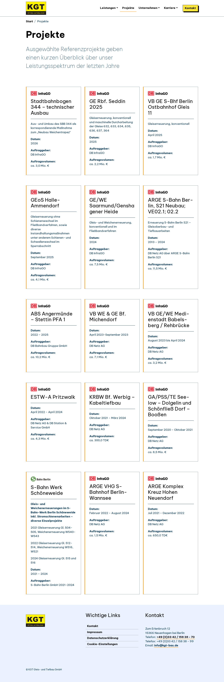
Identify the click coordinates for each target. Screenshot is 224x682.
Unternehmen (148, 8)
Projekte (128, 8)
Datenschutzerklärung (102, 638)
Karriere (169, 8)
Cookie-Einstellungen (102, 644)
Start (29, 21)
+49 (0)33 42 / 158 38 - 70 (176, 637)
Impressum (94, 632)
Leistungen (108, 8)
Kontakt (190, 8)
